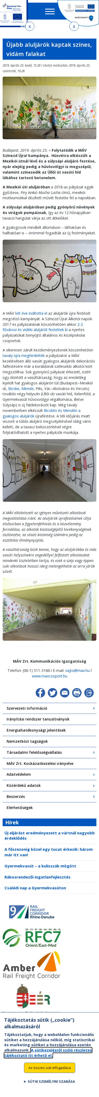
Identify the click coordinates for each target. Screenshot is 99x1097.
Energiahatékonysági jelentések (36, 730)
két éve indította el (31, 313)
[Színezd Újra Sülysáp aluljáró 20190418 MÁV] (49, 642)
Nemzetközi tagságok (27, 741)
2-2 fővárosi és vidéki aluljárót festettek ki (43, 327)
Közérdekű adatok (24, 785)
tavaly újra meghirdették (24, 355)
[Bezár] (29, 26)
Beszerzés (16, 796)
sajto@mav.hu (77, 670)
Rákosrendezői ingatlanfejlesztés (37, 877)
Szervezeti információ (27, 708)
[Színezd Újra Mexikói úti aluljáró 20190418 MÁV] (49, 303)
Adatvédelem (19, 774)
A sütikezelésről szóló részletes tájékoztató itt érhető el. (48, 1053)
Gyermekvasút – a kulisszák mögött (40, 865)
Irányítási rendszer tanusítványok (38, 719)
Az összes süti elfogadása (50, 1067)
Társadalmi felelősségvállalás (34, 752)
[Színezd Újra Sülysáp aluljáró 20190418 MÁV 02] (49, 140)
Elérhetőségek (20, 807)
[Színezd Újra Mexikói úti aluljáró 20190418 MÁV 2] (49, 503)
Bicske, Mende (21, 388)
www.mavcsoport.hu (49, 675)
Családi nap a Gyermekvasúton (35, 887)
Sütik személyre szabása (51, 1081)
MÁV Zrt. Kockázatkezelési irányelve (40, 763)
